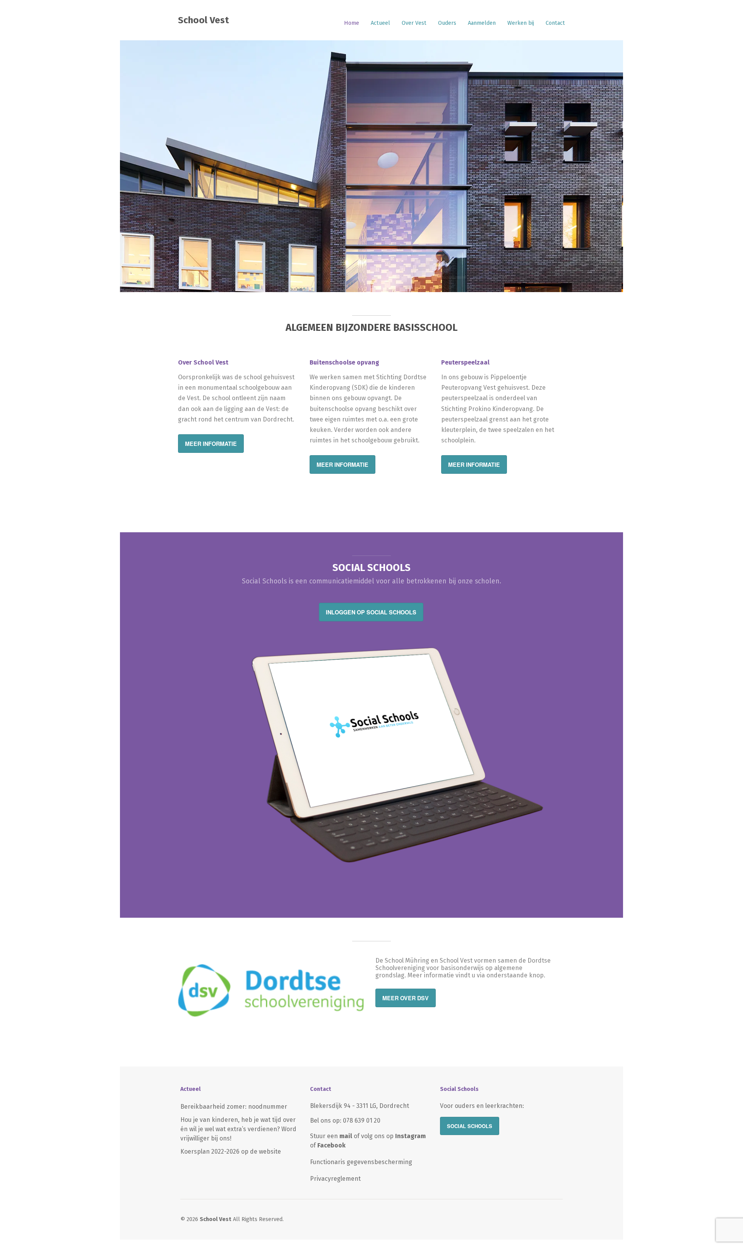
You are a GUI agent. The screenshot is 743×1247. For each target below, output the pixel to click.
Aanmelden (482, 23)
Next (609, 164)
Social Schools (469, 1126)
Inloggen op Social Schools (371, 612)
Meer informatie (211, 443)
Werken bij (520, 23)
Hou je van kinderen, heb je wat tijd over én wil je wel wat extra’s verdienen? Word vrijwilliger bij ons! (238, 1129)
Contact (555, 23)
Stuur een (331, 1136)
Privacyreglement (335, 1178)
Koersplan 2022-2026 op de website (230, 1151)
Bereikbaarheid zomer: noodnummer (233, 1106)
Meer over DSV (405, 998)
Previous (133, 164)
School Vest (203, 20)
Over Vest (414, 23)
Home (351, 23)
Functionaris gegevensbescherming (361, 1162)
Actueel (380, 23)
